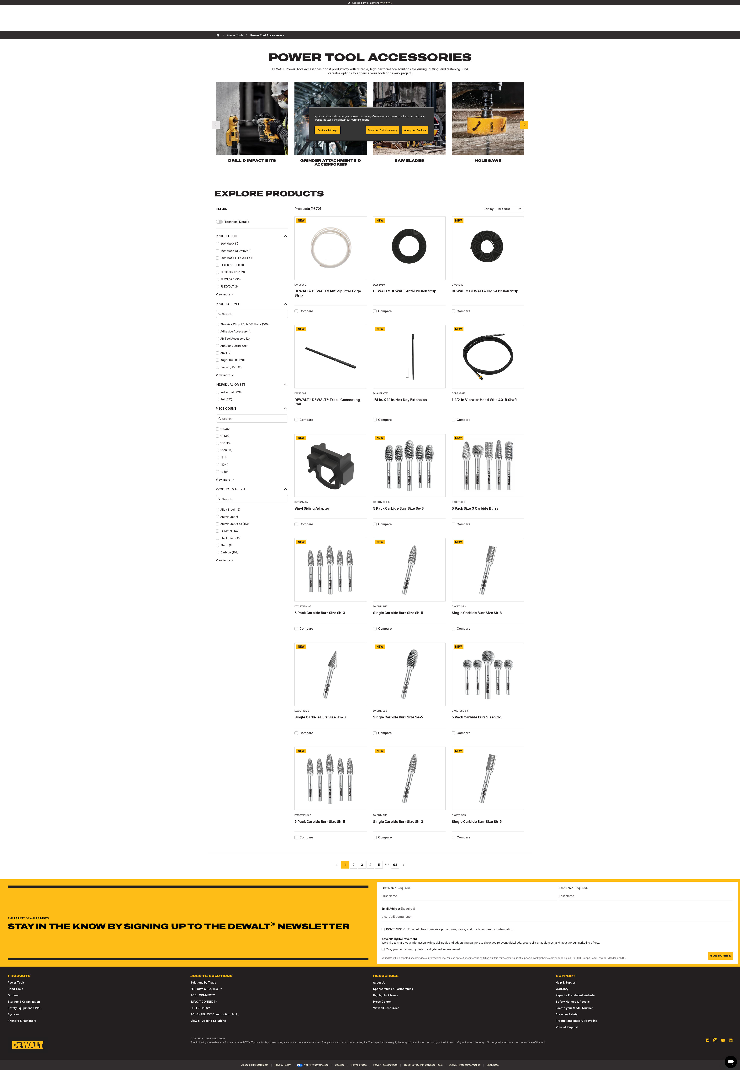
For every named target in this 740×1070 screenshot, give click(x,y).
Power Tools (235, 35)
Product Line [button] (227, 236)
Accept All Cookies (415, 130)
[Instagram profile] (715, 1040)
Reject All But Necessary (382, 130)
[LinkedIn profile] (731, 1040)
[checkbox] (217, 243)
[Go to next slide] (524, 125)
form (501, 958)
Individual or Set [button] (230, 385)
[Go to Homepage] (28, 1045)
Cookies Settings (327, 130)
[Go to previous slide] (216, 125)
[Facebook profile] (708, 1040)
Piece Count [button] (226, 408)
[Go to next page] (403, 865)
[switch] (219, 222)
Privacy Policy (437, 958)
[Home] (218, 35)
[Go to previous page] (336, 865)
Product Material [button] (231, 489)
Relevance (504, 208)
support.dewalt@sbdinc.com (537, 958)
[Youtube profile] (723, 1040)
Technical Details (236, 222)
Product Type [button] (228, 304)
